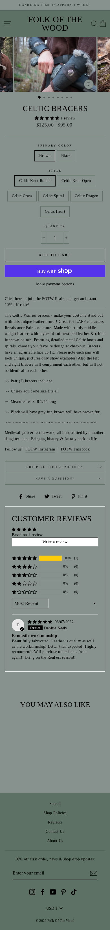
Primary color (55, 145)
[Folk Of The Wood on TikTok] (74, 892)
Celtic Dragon (86, 196)
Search (55, 804)
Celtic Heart (55, 211)
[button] (48, 118)
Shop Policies (54, 813)
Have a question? (55, 478)
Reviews (55, 822)
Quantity (55, 226)
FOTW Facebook (75, 449)
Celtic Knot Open (76, 181)
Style (55, 170)
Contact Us (55, 831)
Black (66, 156)
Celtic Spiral (53, 196)
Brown (44, 156)
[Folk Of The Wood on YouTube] (53, 892)
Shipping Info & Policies (55, 467)
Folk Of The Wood (55, 23)
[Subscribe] (93, 873)
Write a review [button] (55, 542)
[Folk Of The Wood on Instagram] (32, 892)
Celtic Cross (22, 196)
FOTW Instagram (40, 449)
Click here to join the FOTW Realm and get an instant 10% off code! (50, 302)
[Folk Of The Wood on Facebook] (42, 892)
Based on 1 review (27, 535)
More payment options (55, 284)
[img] (41, 622)
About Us (55, 841)
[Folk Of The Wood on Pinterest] (63, 892)
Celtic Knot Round (35, 181)
